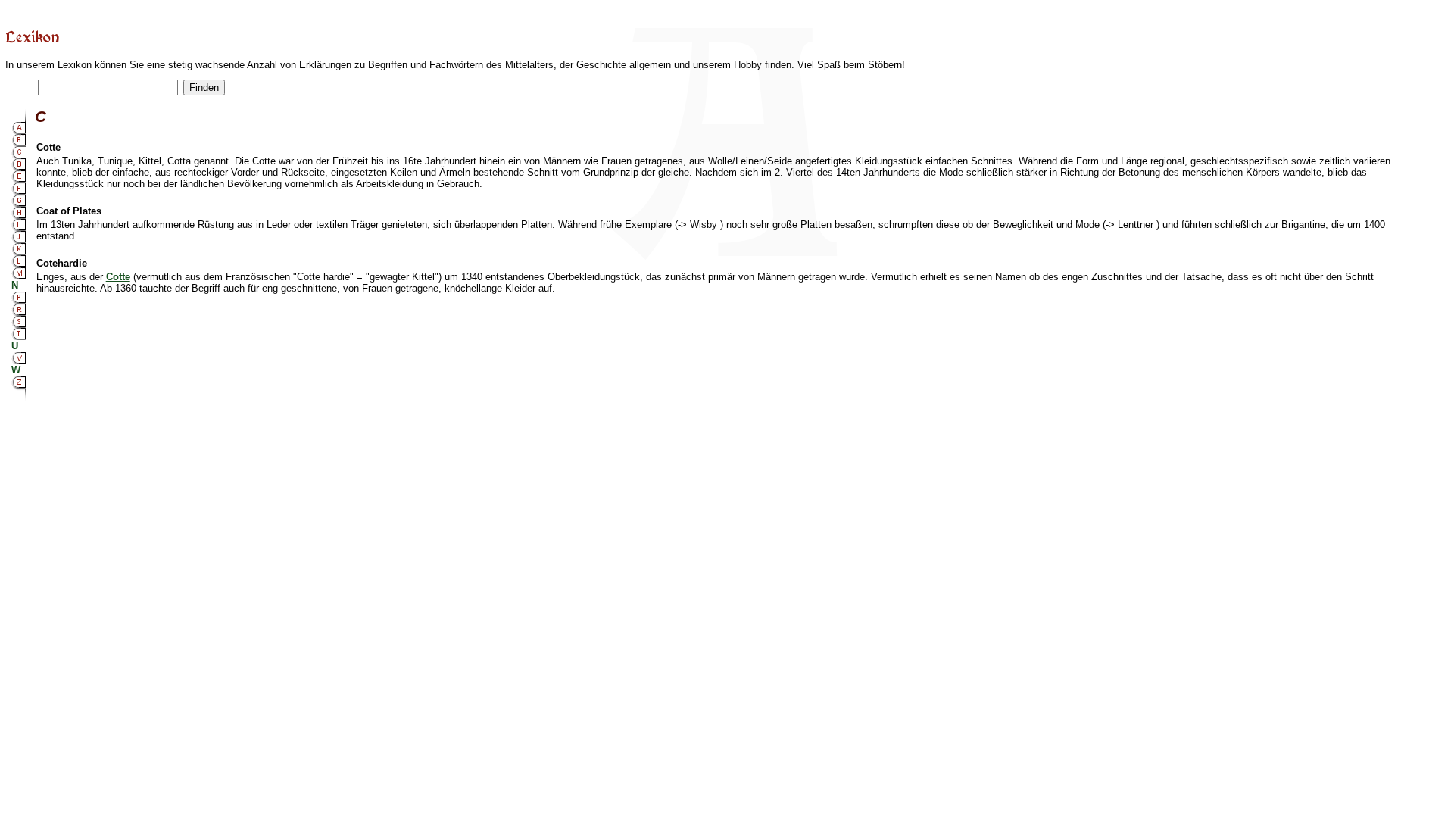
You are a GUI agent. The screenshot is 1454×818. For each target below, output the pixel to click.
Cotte (118, 277)
